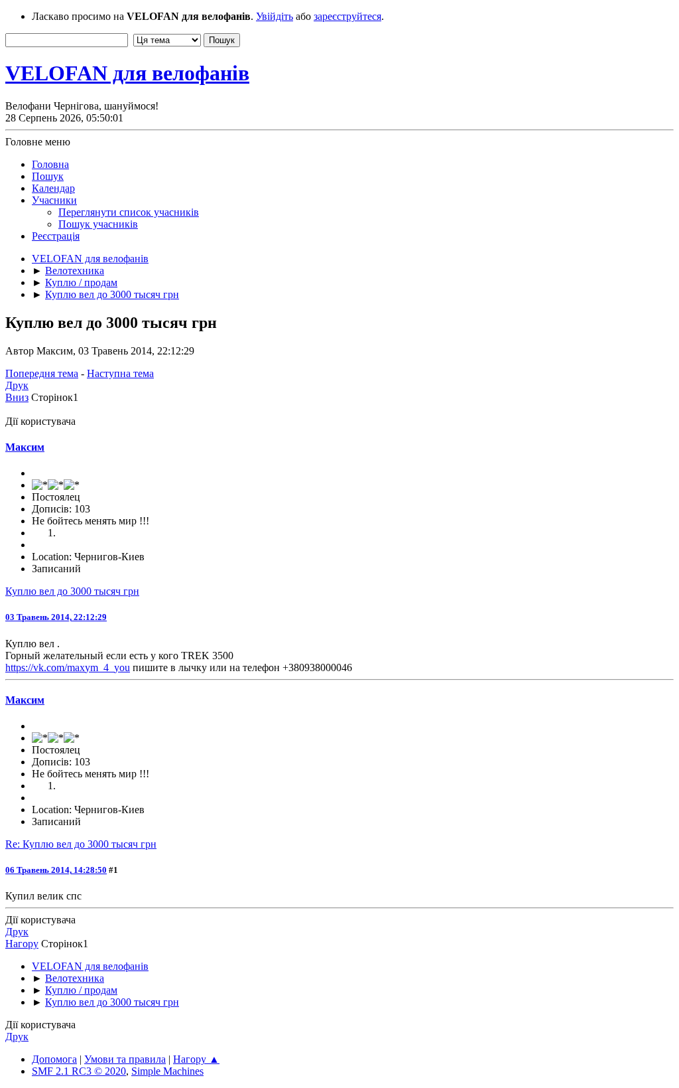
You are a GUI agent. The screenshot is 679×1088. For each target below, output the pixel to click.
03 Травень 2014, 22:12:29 (56, 617)
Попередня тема (41, 373)
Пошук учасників (98, 224)
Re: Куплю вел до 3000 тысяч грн (80, 844)
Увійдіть (274, 16)
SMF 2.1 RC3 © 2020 (79, 1071)
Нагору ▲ (196, 1059)
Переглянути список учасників (128, 212)
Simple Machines (167, 1071)
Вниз (17, 397)
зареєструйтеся (347, 16)
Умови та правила (125, 1059)
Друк (17, 385)
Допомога (54, 1059)
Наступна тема (120, 373)
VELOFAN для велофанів (127, 73)
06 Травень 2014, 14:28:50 (56, 870)
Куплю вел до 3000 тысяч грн (72, 591)
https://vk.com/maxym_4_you (67, 667)
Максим (24, 447)
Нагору (21, 943)
